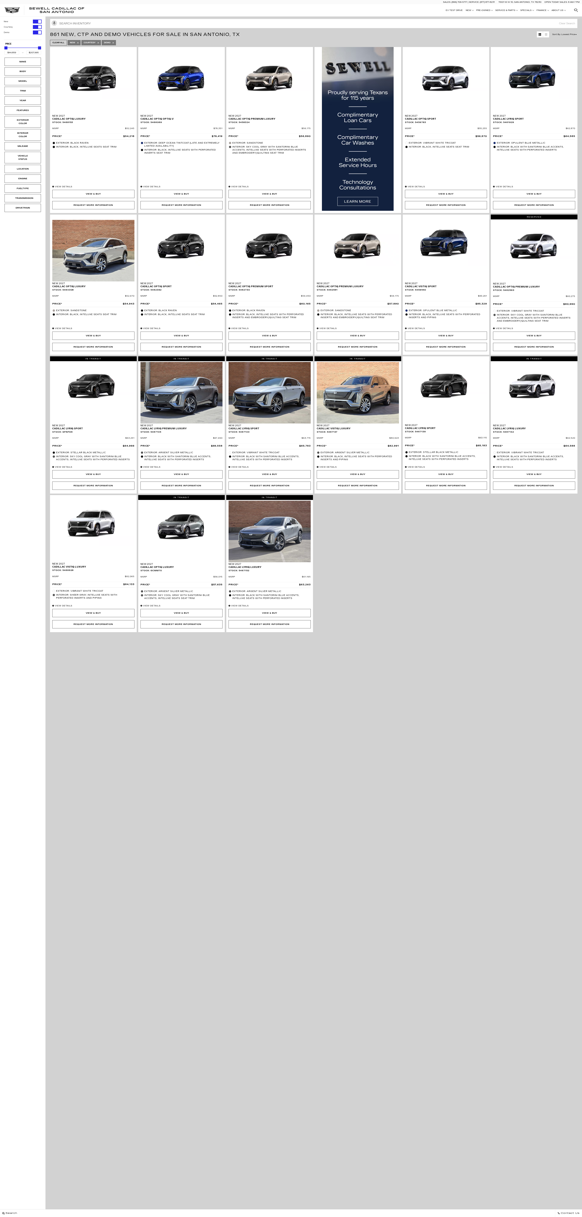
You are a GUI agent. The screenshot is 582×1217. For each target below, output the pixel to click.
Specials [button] (526, 10)
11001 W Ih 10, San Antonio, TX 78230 (519, 2)
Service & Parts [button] (505, 10)
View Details (63, 186)
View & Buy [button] (93, 194)
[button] (576, 10)
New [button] (469, 10)
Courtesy (8, 27)
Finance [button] (541, 10)
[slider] (5, 47)
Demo (6, 32)
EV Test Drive (454, 10)
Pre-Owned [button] (483, 10)
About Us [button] (557, 10)
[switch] (23, 22)
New (6, 21)
